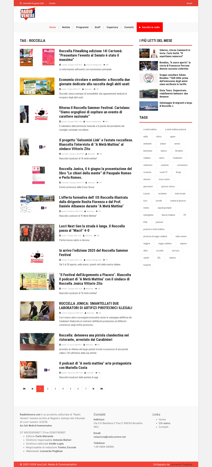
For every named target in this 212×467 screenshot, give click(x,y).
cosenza (147, 172)
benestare (147, 151)
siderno (172, 258)
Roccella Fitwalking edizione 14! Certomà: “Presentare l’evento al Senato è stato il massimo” (90, 55)
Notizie (66, 27)
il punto (146, 193)
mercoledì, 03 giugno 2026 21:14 (73, 183)
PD (185, 215)
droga (178, 172)
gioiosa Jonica (168, 186)
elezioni (146, 179)
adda (145, 136)
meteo (146, 208)
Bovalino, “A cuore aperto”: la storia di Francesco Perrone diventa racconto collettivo (175, 65)
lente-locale (180, 193)
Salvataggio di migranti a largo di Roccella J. (176, 104)
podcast (159, 222)
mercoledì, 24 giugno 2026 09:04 (73, 154)
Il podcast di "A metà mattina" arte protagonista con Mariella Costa (95, 365)
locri (145, 200)
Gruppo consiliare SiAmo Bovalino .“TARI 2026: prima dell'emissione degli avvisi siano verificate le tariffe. (174, 79)
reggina (146, 243)
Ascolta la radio (150, 27)
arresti (177, 143)
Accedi (189, 3)
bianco (164, 151)
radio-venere (181, 236)
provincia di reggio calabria (155, 236)
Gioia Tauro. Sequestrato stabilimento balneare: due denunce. (174, 93)
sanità (146, 258)
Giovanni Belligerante (93, 65)
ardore (163, 143)
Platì (145, 222)
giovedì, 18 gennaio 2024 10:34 (72, 373)
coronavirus (182, 165)
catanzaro (147, 165)
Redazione (88, 89)
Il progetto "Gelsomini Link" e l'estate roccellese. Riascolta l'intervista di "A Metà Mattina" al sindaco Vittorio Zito (96, 144)
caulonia (165, 165)
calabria (146, 158)
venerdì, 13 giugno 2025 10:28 (72, 289)
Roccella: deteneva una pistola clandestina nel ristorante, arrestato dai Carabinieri (94, 337)
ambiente (147, 143)
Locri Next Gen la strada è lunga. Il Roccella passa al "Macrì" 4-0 (92, 228)
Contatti (52, 3)
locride (159, 200)
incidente (162, 193)
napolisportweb (164, 208)
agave (172, 136)
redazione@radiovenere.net (110, 436)
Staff (97, 27)
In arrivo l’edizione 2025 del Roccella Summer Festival (93, 252)
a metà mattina (150, 129)
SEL (159, 258)
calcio (161, 158)
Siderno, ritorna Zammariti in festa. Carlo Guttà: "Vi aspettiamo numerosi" (175, 53)
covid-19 (163, 172)
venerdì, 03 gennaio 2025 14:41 (72, 313)
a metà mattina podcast (175, 129)
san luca (175, 250)
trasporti (147, 265)
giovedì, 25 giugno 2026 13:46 (72, 122)
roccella (159, 250)
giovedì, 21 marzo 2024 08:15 (72, 345)
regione (183, 243)
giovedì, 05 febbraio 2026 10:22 (72, 211)
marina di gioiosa (178, 200)
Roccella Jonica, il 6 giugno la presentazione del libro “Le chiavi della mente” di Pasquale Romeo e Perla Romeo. (95, 173)
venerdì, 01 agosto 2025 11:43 (72, 260)
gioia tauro (148, 186)
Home (52, 27)
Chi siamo (164, 423)
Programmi (82, 27)
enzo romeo (164, 179)
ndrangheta (148, 215)
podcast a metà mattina (153, 229)
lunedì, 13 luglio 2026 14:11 (71, 89)
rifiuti (145, 250)
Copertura (112, 27)
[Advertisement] (115, 13)
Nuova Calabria (168, 215)
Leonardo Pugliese (181, 464)
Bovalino (179, 151)
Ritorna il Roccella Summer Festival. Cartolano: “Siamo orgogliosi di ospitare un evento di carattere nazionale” (94, 112)
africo (159, 136)
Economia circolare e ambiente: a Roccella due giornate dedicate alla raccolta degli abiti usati (94, 81)
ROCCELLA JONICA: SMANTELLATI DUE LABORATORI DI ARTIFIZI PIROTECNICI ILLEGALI (95, 305)
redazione (91, 183)
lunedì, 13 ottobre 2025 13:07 (71, 236)
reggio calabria (164, 243)
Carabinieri (177, 158)
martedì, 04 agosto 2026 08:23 (72, 65)
